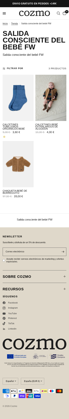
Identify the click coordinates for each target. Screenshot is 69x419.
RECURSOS (13, 289)
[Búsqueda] (58, 13)
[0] (63, 13)
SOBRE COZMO (17, 277)
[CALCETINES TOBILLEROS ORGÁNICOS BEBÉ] (18, 98)
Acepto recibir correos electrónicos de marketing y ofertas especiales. (35, 260)
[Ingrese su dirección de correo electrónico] (62, 252)
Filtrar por (15, 68)
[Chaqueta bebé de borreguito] (18, 164)
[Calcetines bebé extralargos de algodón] (50, 98)
